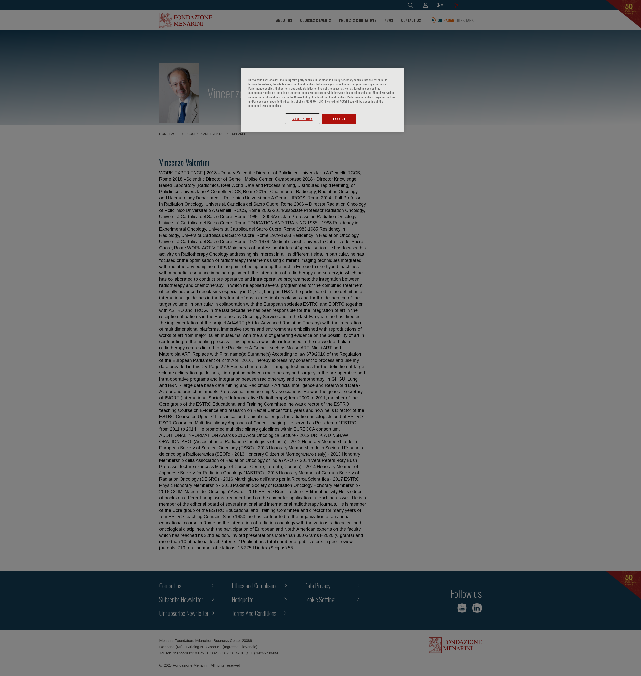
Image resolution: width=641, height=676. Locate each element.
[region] (322, 100)
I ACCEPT (339, 119)
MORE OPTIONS (302, 119)
